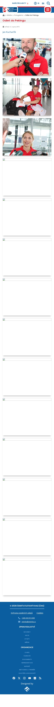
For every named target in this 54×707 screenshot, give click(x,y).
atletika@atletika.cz (29, 622)
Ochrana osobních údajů (22, 613)
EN (43, 3)
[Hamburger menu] (48, 9)
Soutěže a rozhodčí (27, 673)
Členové (27, 656)
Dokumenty (27, 659)
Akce (27, 635)
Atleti (27, 639)
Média (9, 15)
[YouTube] (29, 678)
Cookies (40, 613)
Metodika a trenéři (27, 670)
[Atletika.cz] (10, 9)
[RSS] (40, 678)
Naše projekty (19, 3)
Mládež (27, 666)
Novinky (27, 632)
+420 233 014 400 (28, 618)
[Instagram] (24, 678)
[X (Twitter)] (19, 678)
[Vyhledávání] (48, 3)
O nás (27, 652)
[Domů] (4, 15)
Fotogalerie (18, 15)
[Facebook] (14, 678)
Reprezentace (27, 663)
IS (38, 3)
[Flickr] (34, 678)
